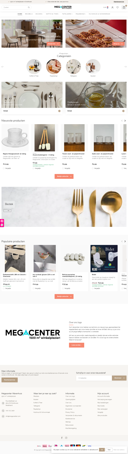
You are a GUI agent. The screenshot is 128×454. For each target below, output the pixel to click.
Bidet (94, 274)
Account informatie (104, 396)
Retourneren (70, 425)
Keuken (39, 14)
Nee (109, 449)
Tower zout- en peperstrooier (73, 154)
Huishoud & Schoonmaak (99, 14)
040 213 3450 (10, 410)
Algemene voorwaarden (73, 406)
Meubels (29, 14)
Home (20, 14)
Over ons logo (70, 396)
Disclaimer (69, 409)
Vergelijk (8, 168)
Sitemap (68, 422)
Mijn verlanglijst (102, 409)
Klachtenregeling (71, 428)
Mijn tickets (101, 406)
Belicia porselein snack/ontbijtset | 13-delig (72, 275)
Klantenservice (119, 1)
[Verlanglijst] (117, 7)
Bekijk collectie (62, 176)
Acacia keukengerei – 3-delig (43, 155)
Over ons (68, 402)
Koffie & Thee (52, 14)
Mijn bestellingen (103, 402)
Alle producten (102, 415)
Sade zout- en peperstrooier (102, 154)
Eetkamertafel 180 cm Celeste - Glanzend (15, 275)
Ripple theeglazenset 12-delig (14, 154)
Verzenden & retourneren (74, 415)
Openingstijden (70, 399)
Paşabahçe (80, 14)
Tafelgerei (67, 14)
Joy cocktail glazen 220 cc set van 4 (44, 275)
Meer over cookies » (119, 449)
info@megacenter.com (13, 416)
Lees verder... (77, 345)
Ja (102, 449)
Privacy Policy (70, 412)
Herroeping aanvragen (105, 399)
